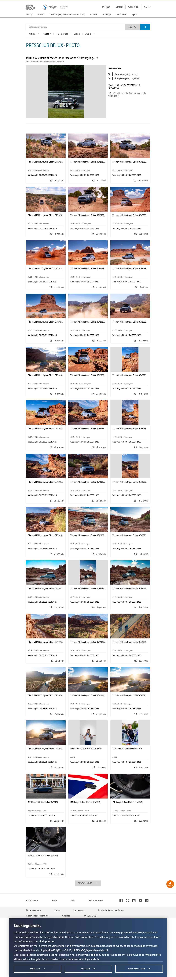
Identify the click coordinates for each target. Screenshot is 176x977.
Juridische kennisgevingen (111, 910)
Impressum (78, 910)
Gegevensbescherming (37, 915)
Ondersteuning (33, 910)
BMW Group (32, 900)
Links (57, 910)
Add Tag (132, 27)
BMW (54, 900)
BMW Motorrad (96, 900)
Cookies (66, 915)
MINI (73, 900)
